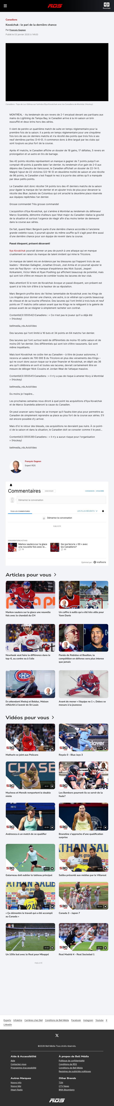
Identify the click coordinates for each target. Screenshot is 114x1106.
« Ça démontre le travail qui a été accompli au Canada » (29, 914)
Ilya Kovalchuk (18, 250)
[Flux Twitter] (57, 1035)
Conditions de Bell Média (57, 1020)
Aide (13, 1060)
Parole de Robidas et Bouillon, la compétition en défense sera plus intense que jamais (81, 659)
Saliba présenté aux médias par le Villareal (82, 875)
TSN (61, 1082)
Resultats (106, 8)
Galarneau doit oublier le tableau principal (29, 875)
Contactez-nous (18, 1064)
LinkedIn (8, 1024)
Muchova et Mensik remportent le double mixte (28, 794)
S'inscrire (100, 491)
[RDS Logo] (55, 6)
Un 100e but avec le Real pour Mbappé (27, 954)
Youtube (99, 1020)
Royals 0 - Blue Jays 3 (71, 754)
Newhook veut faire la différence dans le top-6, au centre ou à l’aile (28, 657)
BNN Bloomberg (67, 1089)
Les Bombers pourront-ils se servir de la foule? (81, 794)
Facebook (76, 1020)
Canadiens (11, 19)
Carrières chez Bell (33, 1020)
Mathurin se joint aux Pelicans (22, 754)
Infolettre (17, 1020)
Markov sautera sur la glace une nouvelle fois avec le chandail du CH (28, 614)
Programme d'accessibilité (23, 1067)
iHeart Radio (17, 1089)
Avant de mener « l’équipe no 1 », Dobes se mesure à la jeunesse (82, 703)
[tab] (20, 511)
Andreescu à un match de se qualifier (26, 834)
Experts (7, 1020)
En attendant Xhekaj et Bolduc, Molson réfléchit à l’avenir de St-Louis (27, 703)
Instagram (88, 1020)
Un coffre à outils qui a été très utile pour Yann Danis (81, 614)
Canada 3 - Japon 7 (69, 913)
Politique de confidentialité (71, 1060)
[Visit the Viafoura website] (99, 562)
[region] (57, 526)
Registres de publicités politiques (75, 1071)
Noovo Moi (16, 1086)
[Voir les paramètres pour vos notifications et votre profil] (11, 485)
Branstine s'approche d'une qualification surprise (81, 835)
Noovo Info (16, 1082)
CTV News (64, 1086)
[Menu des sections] (5, 6)
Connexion (89, 491)
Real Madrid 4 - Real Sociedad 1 (77, 954)
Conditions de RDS (68, 1064)
